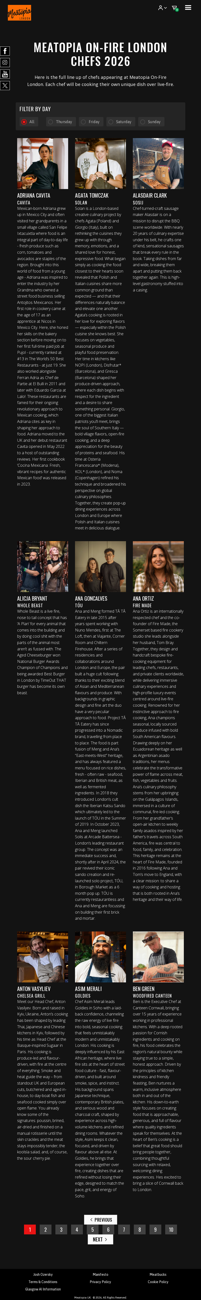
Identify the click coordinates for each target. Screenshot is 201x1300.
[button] (162, 8)
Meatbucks (158, 1274)
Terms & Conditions (42, 1282)
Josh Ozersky (43, 1274)
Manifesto (100, 1274)
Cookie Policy (158, 1282)
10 (171, 1229)
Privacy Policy (100, 1282)
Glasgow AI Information (43, 1289)
